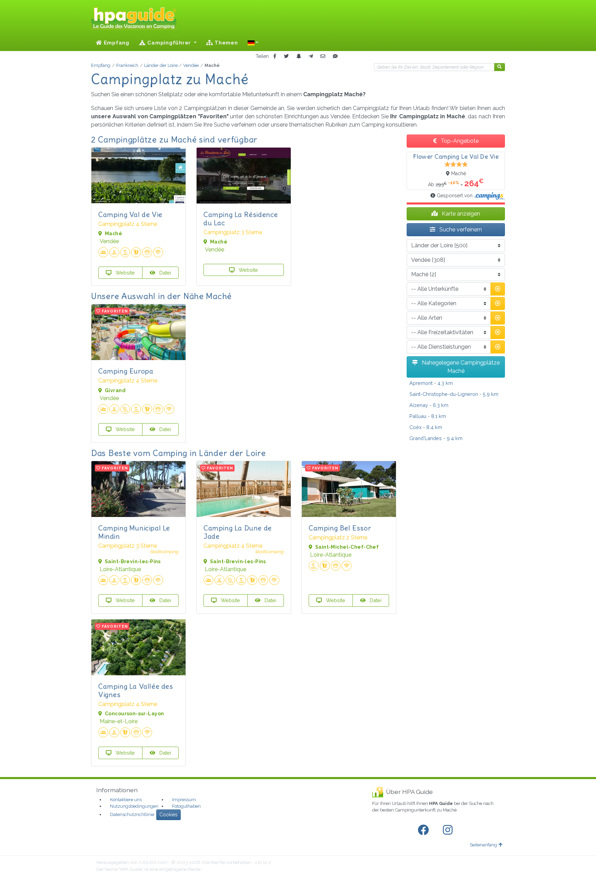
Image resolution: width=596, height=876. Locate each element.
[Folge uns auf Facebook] (424, 830)
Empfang (115, 43)
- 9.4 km (436, 438)
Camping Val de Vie (130, 214)
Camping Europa (125, 371)
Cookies (168, 814)
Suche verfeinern (460, 229)
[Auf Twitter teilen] (286, 56)
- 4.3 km (431, 383)
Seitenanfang (483, 844)
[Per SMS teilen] (335, 56)
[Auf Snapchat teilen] (298, 56)
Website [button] (124, 273)
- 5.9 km (453, 394)
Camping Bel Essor (340, 528)
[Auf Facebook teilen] (274, 56)
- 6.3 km (428, 405)
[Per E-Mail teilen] (322, 56)
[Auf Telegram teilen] (311, 56)
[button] (253, 42)
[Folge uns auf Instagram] (449, 830)
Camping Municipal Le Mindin (134, 532)
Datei (164, 273)
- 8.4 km (425, 427)
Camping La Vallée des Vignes (135, 690)
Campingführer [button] (169, 43)
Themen (225, 43)
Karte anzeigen (460, 213)
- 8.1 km (427, 416)
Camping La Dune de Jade (237, 532)
